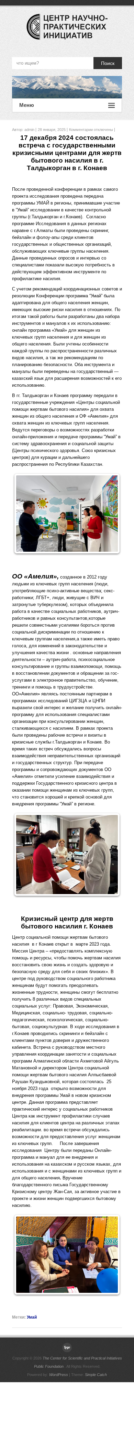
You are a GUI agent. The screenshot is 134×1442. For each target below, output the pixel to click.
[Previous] (26, 513)
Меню (26, 105)
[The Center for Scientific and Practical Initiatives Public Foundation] (67, 87)
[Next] (107, 513)
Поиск (107, 63)
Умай (32, 1317)
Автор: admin (23, 130)
